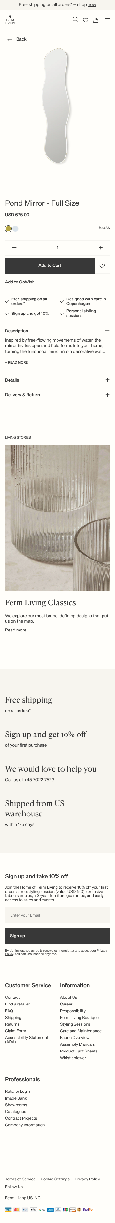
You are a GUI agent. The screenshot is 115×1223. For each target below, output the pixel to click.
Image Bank (16, 1098)
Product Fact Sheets (78, 1051)
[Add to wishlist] (102, 266)
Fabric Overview (74, 1038)
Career (66, 1004)
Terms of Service (20, 1179)
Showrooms (16, 1105)
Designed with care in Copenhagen (86, 301)
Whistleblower (73, 1058)
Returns (12, 1024)
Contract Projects (21, 1118)
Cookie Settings (55, 1179)
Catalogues (15, 1112)
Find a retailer (17, 1004)
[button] (16, 40)
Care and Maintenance (81, 1031)
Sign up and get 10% (30, 314)
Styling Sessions (75, 1024)
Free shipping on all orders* (29, 301)
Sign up (17, 936)
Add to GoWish (20, 282)
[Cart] (96, 20)
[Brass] (8, 228)
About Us (68, 998)
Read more (16, 630)
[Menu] (106, 20)
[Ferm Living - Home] (10, 19)
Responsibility (73, 1011)
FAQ (9, 1011)
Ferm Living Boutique (79, 1018)
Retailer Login (17, 1092)
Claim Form (15, 1031)
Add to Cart (49, 266)
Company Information (25, 1125)
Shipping (13, 1018)
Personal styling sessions (81, 313)
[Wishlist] (85, 20)
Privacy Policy (87, 1179)
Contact (12, 998)
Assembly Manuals (77, 1045)
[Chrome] (15, 228)
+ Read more (16, 363)
